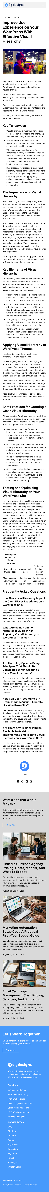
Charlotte (12, 1131)
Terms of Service (30, 1185)
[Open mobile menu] (43, 5)
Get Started (11, 1050)
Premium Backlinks (16, 1099)
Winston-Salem (14, 1167)
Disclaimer (18, 1185)
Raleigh (11, 1158)
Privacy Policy (8, 1185)
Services (13, 1085)
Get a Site (11, 825)
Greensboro (13, 1149)
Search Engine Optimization (20, 1103)
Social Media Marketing (18, 1108)
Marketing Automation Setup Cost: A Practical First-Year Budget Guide (21, 931)
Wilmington (13, 1162)
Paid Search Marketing (18, 1094)
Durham (11, 1140)
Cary (10, 1126)
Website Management (17, 1116)
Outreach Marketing (17, 1090)
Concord (12, 1135)
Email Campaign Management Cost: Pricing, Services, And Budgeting (23, 995)
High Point (12, 1153)
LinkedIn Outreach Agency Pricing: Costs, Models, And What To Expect (24, 868)
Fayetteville (13, 1144)
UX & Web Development (18, 1112)
